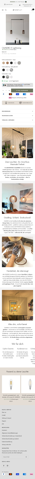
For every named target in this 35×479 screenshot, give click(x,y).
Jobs (3, 424)
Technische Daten (7, 115)
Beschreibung (6, 111)
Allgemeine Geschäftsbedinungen (10, 433)
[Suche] (6, 10)
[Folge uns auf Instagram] (7, 465)
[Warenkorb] (32, 10)
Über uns (4, 412)
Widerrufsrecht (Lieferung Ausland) (10, 439)
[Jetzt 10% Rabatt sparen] (26, 456)
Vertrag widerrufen (6, 444)
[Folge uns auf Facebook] (4, 465)
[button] (17, 50)
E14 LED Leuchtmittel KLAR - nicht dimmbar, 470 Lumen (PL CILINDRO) (11, 396)
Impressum (4, 430)
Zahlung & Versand (6, 418)
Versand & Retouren (8, 120)
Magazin (4, 421)
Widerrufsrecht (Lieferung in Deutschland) (12, 436)
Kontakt (3, 415)
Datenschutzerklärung (7, 441)
